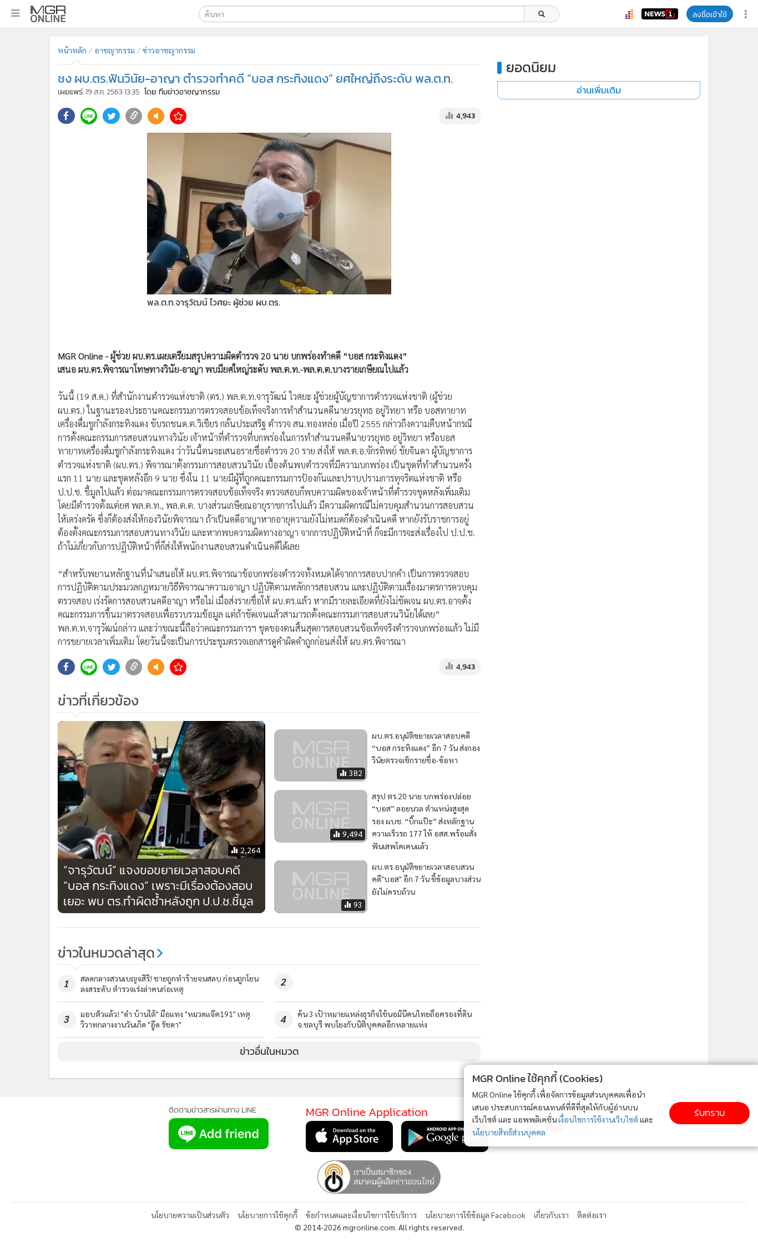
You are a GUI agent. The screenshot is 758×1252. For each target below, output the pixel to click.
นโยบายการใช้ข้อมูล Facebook (475, 1215)
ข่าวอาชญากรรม (169, 50)
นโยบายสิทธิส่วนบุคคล (508, 1132)
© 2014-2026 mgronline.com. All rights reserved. (379, 1227)
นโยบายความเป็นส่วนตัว (190, 1215)
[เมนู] (15, 13)
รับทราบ (709, 1113)
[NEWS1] (659, 13)
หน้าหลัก (72, 50)
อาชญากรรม (114, 50)
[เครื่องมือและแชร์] (746, 14)
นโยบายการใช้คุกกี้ (267, 1215)
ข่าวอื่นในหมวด (269, 1051)
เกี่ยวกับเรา (551, 1215)
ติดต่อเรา (592, 1215)
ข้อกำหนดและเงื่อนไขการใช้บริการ (361, 1215)
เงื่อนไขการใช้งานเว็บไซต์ (598, 1119)
